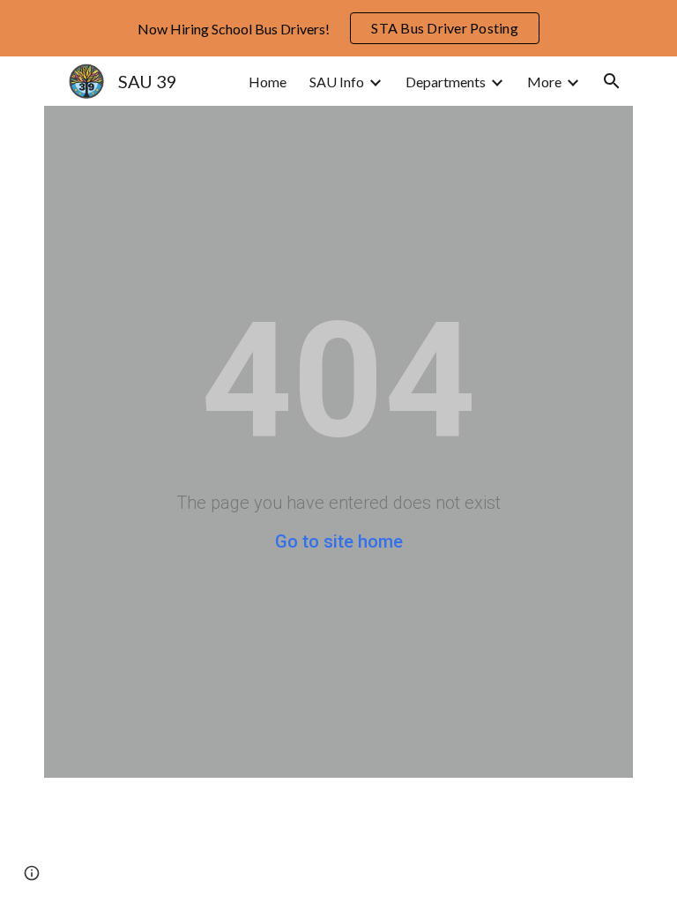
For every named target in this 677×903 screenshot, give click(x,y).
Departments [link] (445, 81)
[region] (338, 28)
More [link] (544, 81)
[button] (612, 81)
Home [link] (267, 81)
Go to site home (339, 541)
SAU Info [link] (336, 81)
